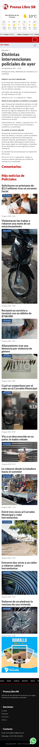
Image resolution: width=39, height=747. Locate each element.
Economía (5, 717)
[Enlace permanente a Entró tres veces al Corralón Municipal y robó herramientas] (19, 538)
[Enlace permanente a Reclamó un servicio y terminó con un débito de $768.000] (19, 329)
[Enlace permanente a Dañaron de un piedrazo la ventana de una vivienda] (19, 621)
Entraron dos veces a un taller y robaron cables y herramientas (19, 565)
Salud (9, 681)
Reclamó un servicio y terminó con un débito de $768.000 (17, 313)
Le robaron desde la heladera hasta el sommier (19, 470)
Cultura (16, 681)
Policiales (5, 50)
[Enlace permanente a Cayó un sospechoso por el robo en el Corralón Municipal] (19, 411)
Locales (4, 711)
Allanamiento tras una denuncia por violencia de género (17, 348)
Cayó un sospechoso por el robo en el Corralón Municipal (19, 387)
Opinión (25, 681)
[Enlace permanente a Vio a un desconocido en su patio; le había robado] (19, 452)
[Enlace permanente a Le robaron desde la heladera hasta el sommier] (19, 490)
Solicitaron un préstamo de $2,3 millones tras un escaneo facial (19, 188)
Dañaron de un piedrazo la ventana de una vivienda (17, 603)
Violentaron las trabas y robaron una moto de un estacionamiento (16, 223)
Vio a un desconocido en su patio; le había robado (18, 438)
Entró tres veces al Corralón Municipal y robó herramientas (18, 514)
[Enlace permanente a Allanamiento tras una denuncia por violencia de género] (19, 367)
